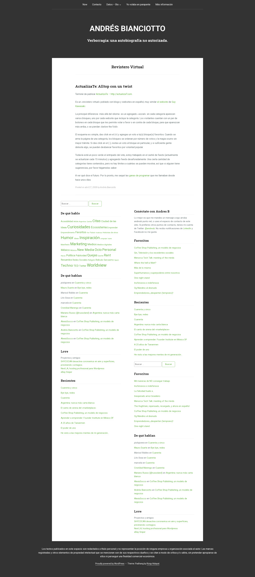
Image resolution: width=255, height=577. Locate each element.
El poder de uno (68, 428)
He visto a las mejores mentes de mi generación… (85, 433)
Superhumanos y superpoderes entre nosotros (157, 273)
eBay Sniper (66, 372)
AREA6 (76, 222)
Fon (88, 233)
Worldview (97, 265)
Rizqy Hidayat (153, 563)
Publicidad (81, 255)
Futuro (92, 232)
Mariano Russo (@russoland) (75, 313)
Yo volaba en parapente (138, 4)
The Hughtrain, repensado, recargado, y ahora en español (161, 406)
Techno (67, 265)
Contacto (96, 4)
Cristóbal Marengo (70, 308)
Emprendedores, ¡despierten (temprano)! (153, 293)
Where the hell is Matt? (145, 262)
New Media (85, 250)
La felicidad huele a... (144, 391)
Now (84, 4)
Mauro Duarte (67, 287)
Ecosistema (99, 227)
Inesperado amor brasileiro (147, 396)
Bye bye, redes (84, 287)
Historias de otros (110, 232)
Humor (67, 237)
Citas (97, 221)
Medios (92, 244)
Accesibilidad (67, 221)
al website (162, 101)
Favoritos (80, 232)
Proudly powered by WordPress (109, 563)
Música (73, 250)
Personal (109, 250)
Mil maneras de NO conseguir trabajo (152, 381)
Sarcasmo (109, 260)
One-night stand (142, 278)
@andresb (150, 228)
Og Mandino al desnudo (145, 288)
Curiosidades (78, 227)
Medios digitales (104, 244)
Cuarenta (83, 292)
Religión (91, 260)
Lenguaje (103, 239)
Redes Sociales (80, 260)
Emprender (112, 227)
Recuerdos (66, 259)
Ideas (76, 238)
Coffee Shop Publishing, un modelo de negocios (84, 413)
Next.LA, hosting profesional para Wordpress (82, 368)
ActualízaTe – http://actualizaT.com (114, 94)
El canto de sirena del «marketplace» (78, 408)
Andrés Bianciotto (127, 28)
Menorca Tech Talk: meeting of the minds (154, 257)
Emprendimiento (68, 232)
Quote (100, 256)
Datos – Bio (112, 4)
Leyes (110, 239)
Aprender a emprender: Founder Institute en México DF (87, 418)
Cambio (89, 222)
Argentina (82, 222)
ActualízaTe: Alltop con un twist (103, 86)
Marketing (78, 244)
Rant (107, 255)
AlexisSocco (67, 321)
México (65, 250)
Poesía (63, 256)
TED (76, 265)
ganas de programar (139, 175)
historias (99, 233)
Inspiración (89, 237)
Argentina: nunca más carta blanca (77, 403)
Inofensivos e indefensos (146, 283)
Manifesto (65, 244)
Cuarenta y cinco (83, 282)
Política (70, 255)
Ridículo (99, 260)
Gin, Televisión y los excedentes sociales (154, 252)
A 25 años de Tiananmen (73, 423)
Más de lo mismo (142, 268)
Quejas (92, 255)
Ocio (98, 250)
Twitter (82, 265)
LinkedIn (187, 228)
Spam (116, 260)
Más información (164, 4)
